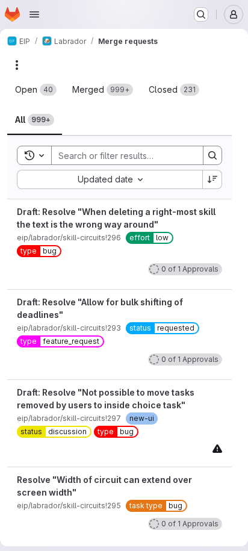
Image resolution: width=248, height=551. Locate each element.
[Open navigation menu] (34, 14)
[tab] (35, 90)
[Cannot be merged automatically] (217, 448)
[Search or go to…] (201, 14)
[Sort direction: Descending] (212, 179)
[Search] (212, 155)
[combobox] (109, 179)
